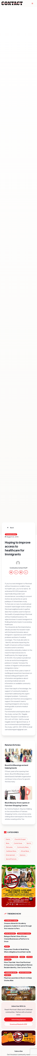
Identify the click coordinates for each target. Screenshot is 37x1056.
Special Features (11, 859)
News (7, 843)
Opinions (22, 855)
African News (25, 851)
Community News (23, 847)
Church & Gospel (20, 839)
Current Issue (18, 843)
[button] (11, 572)
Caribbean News (11, 851)
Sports (29, 843)
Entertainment (10, 855)
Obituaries (9, 847)
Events (8, 839)
